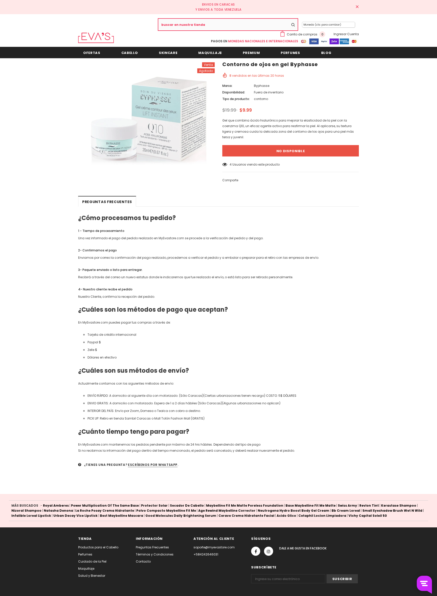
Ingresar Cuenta (346, 34)
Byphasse (261, 86)
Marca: (227, 86)
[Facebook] (255, 551)
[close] (357, 7)
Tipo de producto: (236, 99)
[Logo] (96, 38)
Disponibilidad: (233, 92)
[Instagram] (268, 551)
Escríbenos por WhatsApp (153, 465)
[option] (146, 113)
